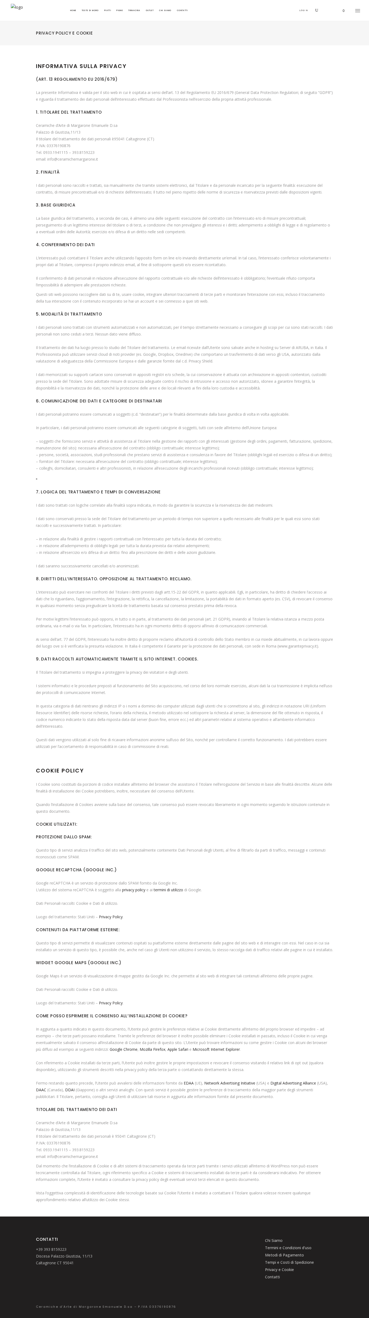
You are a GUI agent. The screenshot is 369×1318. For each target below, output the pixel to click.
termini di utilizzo (168, 889)
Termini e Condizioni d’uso (288, 1247)
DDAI (70, 1089)
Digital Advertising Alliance (293, 1083)
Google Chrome (123, 1049)
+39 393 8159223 (51, 1249)
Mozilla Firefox (152, 1049)
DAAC (41, 1089)
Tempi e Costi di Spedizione (289, 1262)
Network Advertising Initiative (229, 1083)
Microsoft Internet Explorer (216, 1049)
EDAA (189, 1083)
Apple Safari (177, 1049)
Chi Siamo (274, 1240)
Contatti (272, 1276)
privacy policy (133, 889)
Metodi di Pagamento (284, 1255)
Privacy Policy (111, 916)
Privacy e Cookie (279, 1269)
